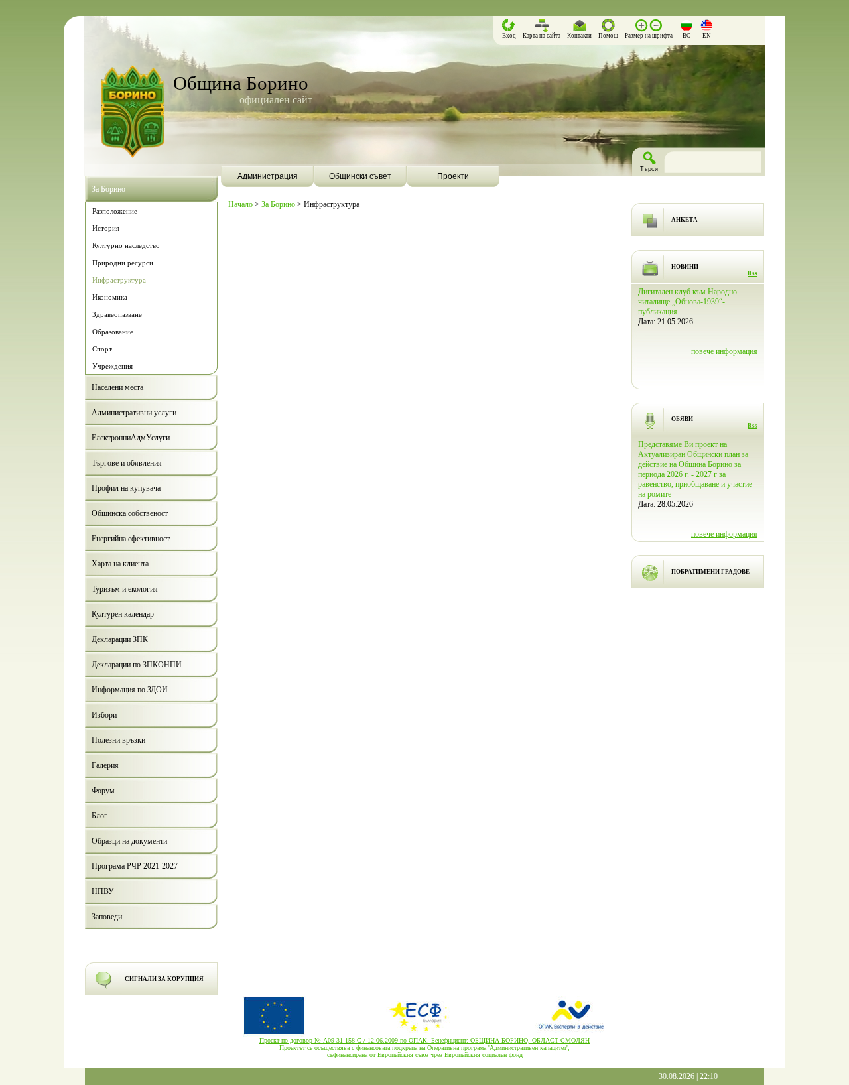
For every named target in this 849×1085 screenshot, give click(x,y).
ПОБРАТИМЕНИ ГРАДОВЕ (710, 571)
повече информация (724, 351)
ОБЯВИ (682, 419)
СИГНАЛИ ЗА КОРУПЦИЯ (164, 979)
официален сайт (275, 99)
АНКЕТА (684, 219)
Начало (240, 204)
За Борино (278, 204)
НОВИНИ (684, 266)
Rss (752, 273)
